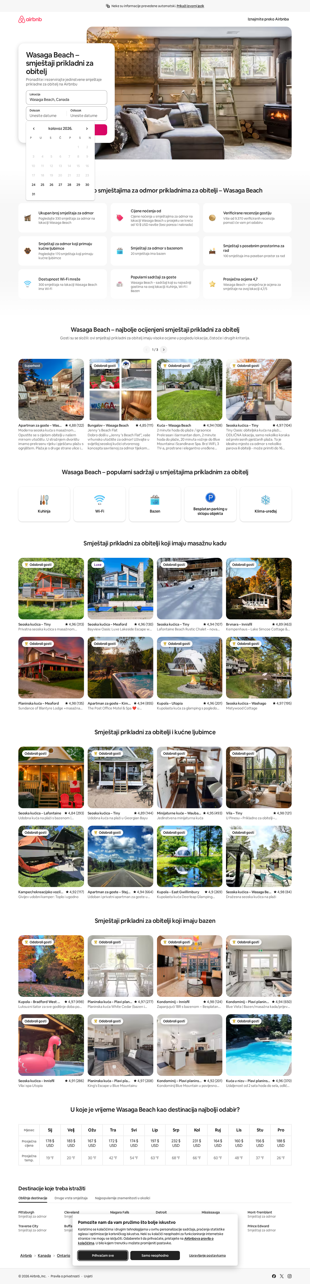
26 (51, 185)
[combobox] (66, 99)
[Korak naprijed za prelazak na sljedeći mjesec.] (86, 128)
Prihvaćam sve (103, 1255)
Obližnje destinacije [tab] (32, 1198)
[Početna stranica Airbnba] (30, 19)
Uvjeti (88, 1276)
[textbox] (46, 115)
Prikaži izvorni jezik (190, 6)
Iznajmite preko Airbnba (268, 19)
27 (60, 185)
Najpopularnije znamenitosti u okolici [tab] (122, 1198)
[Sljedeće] (163, 349)
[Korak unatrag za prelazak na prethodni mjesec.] (34, 128)
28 (69, 185)
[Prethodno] (146, 349)
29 (78, 185)
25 (42, 185)
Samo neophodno (155, 1255)
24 (33, 185)
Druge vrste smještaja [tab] (71, 1198)
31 (33, 194)
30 (87, 185)
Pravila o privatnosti (65, 1276)
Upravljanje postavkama (207, 1255)
